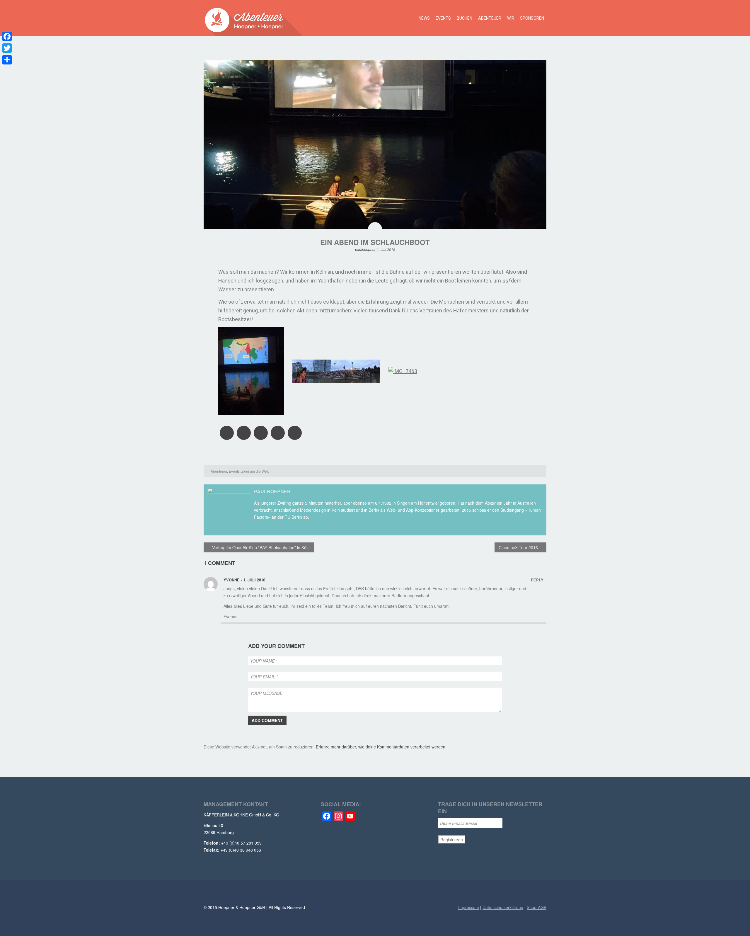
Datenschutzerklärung (503, 907)
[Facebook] (7, 36)
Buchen (464, 18)
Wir (510, 18)
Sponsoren (532, 18)
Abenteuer (489, 18)
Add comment (267, 720)
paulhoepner (365, 249)
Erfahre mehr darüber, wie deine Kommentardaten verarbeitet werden (380, 747)
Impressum (468, 907)
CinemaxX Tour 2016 (519, 547)
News (424, 18)
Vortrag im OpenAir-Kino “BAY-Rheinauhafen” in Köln (260, 547)
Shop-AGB (536, 907)
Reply (537, 580)
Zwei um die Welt (255, 471)
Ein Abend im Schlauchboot (375, 242)
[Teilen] (7, 60)
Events (443, 18)
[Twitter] (7, 48)
